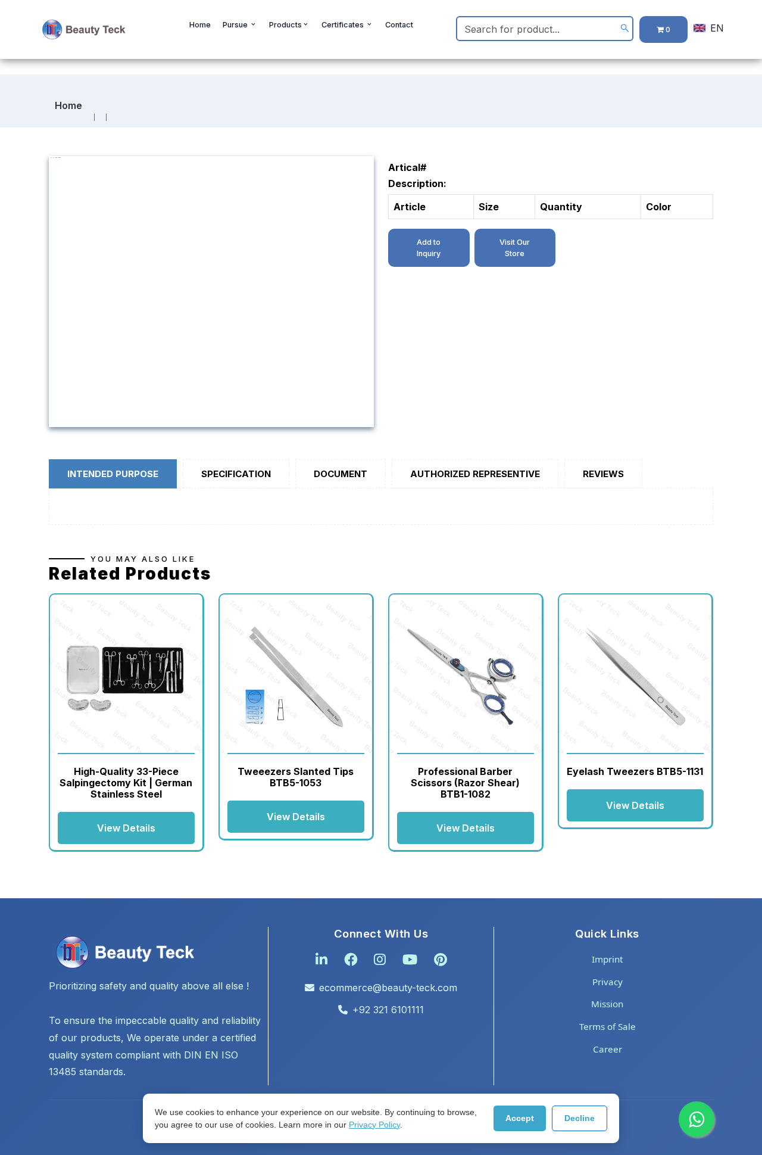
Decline (579, 1118)
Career (607, 1049)
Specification (236, 474)
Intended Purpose (112, 474)
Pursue (236, 24)
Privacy (607, 982)
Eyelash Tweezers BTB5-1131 (635, 771)
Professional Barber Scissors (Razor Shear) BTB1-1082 (465, 782)
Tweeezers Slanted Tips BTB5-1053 (296, 777)
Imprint (607, 959)
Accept (519, 1118)
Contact (399, 24)
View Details (126, 828)
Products (285, 24)
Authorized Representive (475, 474)
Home (200, 24)
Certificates (343, 24)
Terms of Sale (607, 1026)
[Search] (625, 29)
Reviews (603, 474)
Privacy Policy (374, 1124)
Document (340, 474)
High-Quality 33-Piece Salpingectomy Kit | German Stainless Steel (126, 782)
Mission (607, 1004)
